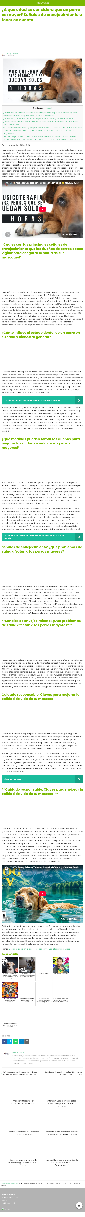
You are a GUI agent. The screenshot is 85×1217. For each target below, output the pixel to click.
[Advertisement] (42, 37)
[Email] (26, 1041)
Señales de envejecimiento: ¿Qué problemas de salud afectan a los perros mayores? (42, 127)
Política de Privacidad (10, 1197)
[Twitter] (9, 1041)
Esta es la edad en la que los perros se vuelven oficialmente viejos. (39, 949)
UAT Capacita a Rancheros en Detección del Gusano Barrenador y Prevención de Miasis (20, 1073)
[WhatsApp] (15, 1041)
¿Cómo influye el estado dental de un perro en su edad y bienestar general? (38, 118)
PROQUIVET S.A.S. (12, 54)
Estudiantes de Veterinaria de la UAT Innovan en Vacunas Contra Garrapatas (63, 1073)
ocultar (48, 108)
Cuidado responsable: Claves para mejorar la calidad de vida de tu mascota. (39, 136)
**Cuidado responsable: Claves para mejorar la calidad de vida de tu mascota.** (41, 139)
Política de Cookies (9, 1203)
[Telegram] (21, 1041)
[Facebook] (4, 1041)
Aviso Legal (6, 1200)
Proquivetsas (42, 2)
